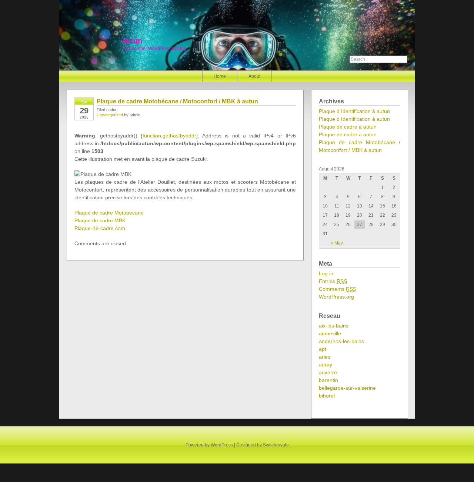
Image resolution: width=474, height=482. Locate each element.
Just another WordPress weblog (154, 48)
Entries (333, 281)
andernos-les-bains (341, 341)
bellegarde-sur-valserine (347, 388)
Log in (326, 273)
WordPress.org (336, 297)
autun (132, 41)
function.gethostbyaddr (169, 136)
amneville (330, 333)
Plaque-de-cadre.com (99, 228)
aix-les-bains (333, 326)
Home (220, 76)
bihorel (327, 396)
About (254, 76)
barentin (328, 380)
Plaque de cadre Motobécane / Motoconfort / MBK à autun (177, 101)
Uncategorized (110, 115)
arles (324, 357)
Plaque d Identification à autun (354, 111)
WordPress (222, 445)
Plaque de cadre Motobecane (109, 213)
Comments (337, 289)
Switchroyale (276, 445)
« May (337, 243)
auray (325, 365)
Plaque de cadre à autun (348, 127)
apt (322, 349)
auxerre (328, 372)
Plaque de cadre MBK (100, 220)
